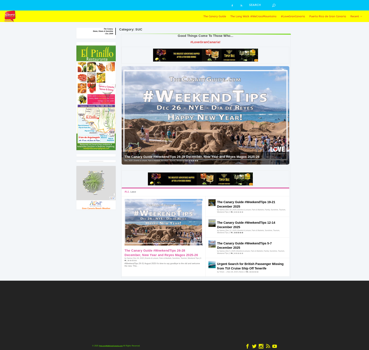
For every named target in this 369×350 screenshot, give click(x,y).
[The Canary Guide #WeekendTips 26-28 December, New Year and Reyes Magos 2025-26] (163, 222)
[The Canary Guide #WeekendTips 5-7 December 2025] (212, 244)
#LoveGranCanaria (293, 16)
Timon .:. (222, 272)
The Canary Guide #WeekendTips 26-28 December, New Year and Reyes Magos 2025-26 (192, 157)
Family (267, 210)
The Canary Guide (214, 16)
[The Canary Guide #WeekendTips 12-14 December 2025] (212, 223)
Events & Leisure (140, 161)
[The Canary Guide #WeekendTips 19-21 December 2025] (212, 202)
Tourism (172, 161)
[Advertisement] (184, 311)
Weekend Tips (182, 161)
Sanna (129, 258)
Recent (354, 16)
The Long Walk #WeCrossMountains (253, 16)
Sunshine (165, 161)
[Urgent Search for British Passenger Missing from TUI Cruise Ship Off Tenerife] (212, 264)
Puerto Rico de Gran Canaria (327, 16)
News (241, 272)
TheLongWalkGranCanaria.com (111, 346)
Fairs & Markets (154, 161)
